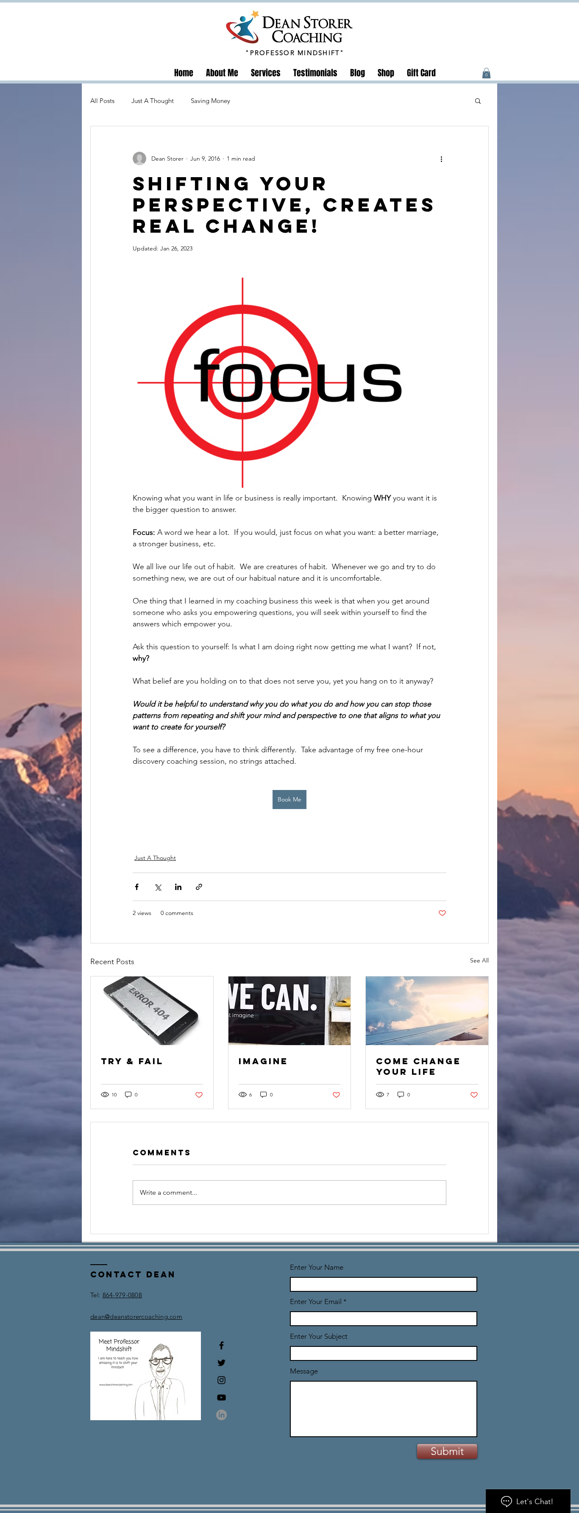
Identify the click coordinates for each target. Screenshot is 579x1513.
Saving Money (210, 101)
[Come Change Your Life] (427, 1010)
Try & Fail (132, 1061)
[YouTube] (221, 1397)
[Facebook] (221, 1345)
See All (479, 960)
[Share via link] (199, 887)
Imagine (263, 1061)
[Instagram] (221, 1380)
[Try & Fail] (152, 1010)
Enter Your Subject (319, 1336)
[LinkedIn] (221, 1415)
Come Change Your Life (418, 1066)
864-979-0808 (122, 1295)
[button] (486, 73)
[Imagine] (289, 1010)
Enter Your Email (316, 1301)
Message (304, 1371)
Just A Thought (152, 101)
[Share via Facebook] (137, 887)
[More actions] (441, 158)
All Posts (102, 101)
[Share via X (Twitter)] (157, 887)
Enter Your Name (316, 1267)
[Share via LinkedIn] (178, 887)
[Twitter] (221, 1362)
